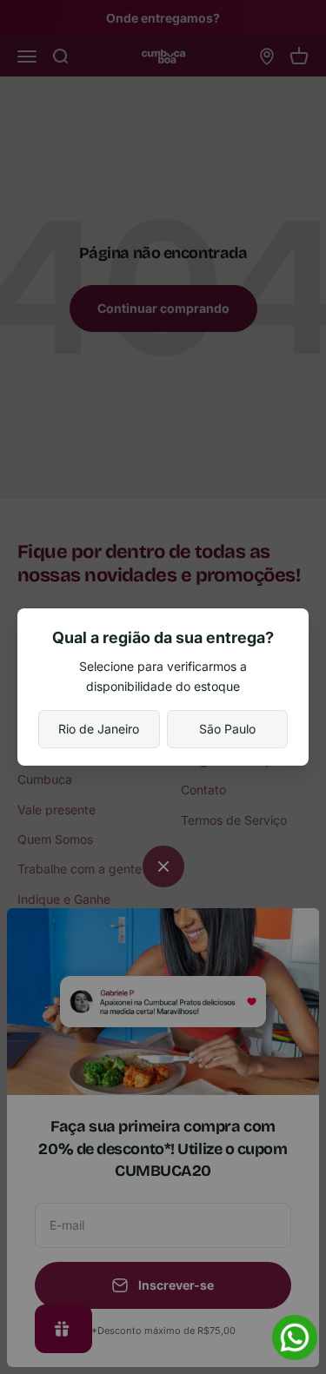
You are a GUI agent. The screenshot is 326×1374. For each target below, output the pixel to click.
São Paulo (227, 728)
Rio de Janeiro (98, 728)
